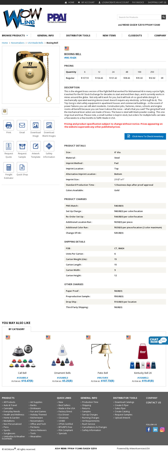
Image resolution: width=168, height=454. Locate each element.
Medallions (9, 420)
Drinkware (35, 408)
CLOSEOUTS (135, 35)
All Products (9, 402)
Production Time (90, 402)
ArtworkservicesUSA (139, 448)
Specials (63, 433)
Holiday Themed (38, 414)
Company (151, 397)
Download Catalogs (124, 402)
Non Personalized (12, 423)
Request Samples (123, 414)
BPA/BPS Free (65, 427)
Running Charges (90, 417)
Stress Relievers (38, 430)
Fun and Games (38, 411)
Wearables (35, 436)
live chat (158, 340)
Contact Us (153, 402)
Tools (33, 433)
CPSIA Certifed (66, 423)
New (61, 402)
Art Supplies (36, 402)
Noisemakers (17, 42)
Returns (86, 408)
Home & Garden (12, 417)
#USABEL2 (143, 375)
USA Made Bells (35, 42)
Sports (7, 430)
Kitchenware (36, 417)
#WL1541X (102, 375)
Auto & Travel (10, 405)
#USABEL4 (22, 375)
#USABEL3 (62, 375)
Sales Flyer (120, 408)
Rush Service (88, 423)
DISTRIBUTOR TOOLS (78, 35)
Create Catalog (122, 411)
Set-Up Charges (90, 414)
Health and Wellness (14, 414)
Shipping (86, 405)
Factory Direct (65, 411)
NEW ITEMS (109, 35)
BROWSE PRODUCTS (13, 35)
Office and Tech (38, 423)
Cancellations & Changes (94, 427)
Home (71, 2)
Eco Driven (64, 414)
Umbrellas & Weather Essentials (13, 437)
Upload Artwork (122, 417)
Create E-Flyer (122, 405)
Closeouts (64, 417)
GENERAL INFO (45, 35)
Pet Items (35, 427)
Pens (6, 427)
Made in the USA (67, 408)
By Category (16, 329)
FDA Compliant (66, 430)
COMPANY (160, 35)
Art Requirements (91, 420)
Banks (33, 405)
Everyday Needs (12, 411)
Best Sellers (64, 405)
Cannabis (8, 408)
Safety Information (91, 430)
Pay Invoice (138, 2)
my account (88, 2)
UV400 (62, 420)
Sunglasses (9, 433)
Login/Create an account (115, 2)
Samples (86, 411)
